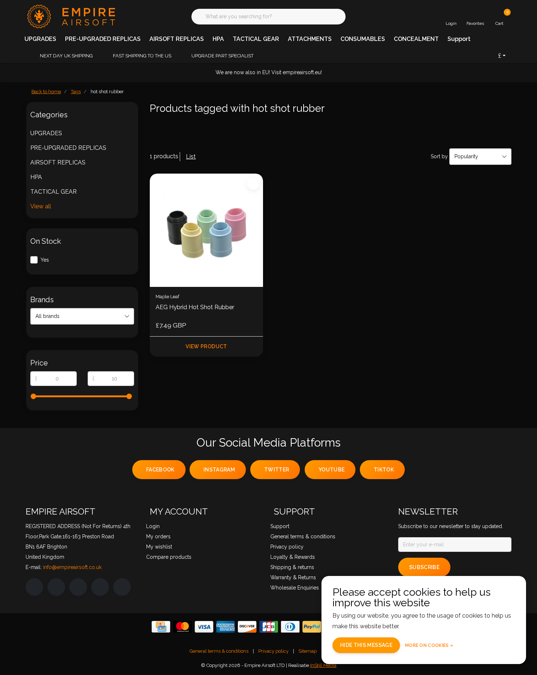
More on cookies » (429, 645)
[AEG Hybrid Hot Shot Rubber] (206, 230)
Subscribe (424, 567)
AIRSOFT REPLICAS (176, 38)
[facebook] (34, 587)
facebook (160, 470)
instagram (219, 470)
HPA (218, 38)
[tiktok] (122, 587)
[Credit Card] (161, 627)
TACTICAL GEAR (256, 38)
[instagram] (56, 587)
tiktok (384, 470)
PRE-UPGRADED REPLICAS (103, 38)
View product (206, 346)
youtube (331, 470)
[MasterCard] (182, 627)
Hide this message (366, 645)
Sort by (439, 156)
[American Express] (225, 627)
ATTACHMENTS (310, 38)
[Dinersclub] (290, 627)
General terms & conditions (219, 651)
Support (459, 38)
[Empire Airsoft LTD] (70, 15)
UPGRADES (40, 38)
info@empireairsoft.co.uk (72, 567)
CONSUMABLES (362, 38)
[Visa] (204, 627)
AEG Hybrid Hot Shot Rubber (195, 307)
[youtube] (100, 587)
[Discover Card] (247, 627)
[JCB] (268, 627)
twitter (276, 470)
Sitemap (307, 651)
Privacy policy (273, 651)
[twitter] (78, 587)
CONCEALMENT (416, 38)
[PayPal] (311, 627)
